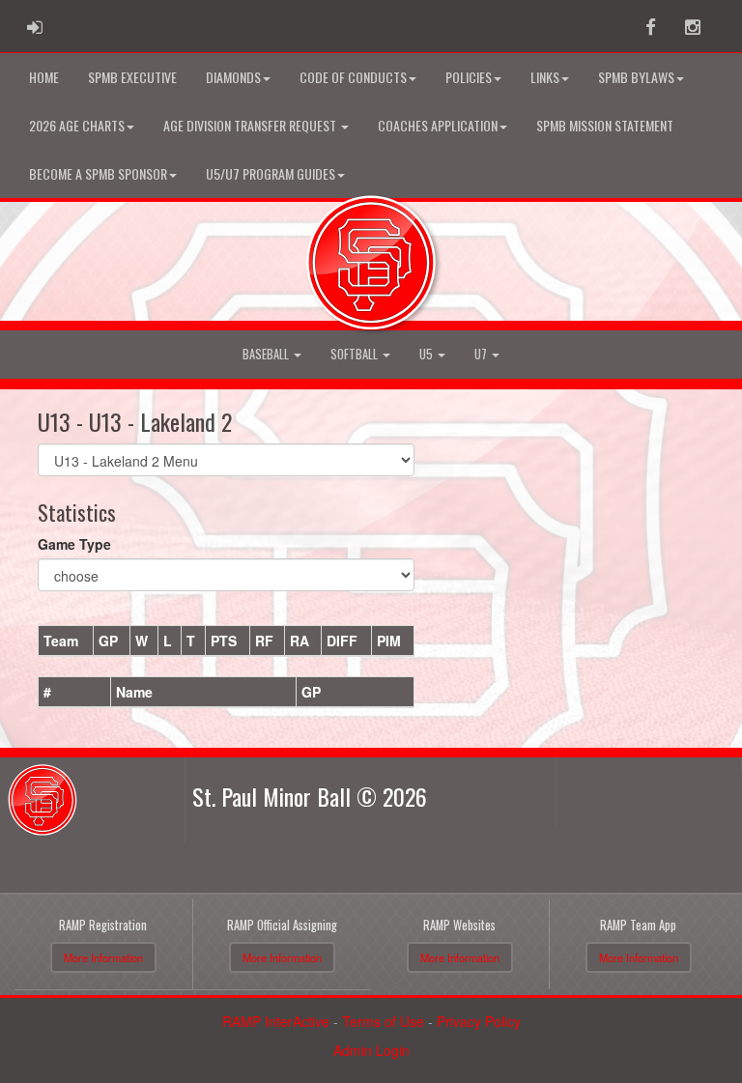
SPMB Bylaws (636, 77)
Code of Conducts (353, 77)
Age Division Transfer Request (251, 125)
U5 (427, 354)
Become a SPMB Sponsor (98, 173)
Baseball (267, 354)
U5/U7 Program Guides (270, 173)
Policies (468, 77)
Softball (355, 354)
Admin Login (371, 1050)
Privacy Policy (479, 1021)
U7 (482, 354)
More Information (103, 957)
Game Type (74, 544)
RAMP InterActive (275, 1021)
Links (544, 77)
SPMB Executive (132, 77)
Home (44, 77)
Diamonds (233, 77)
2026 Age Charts (77, 125)
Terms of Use (383, 1021)
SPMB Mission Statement (604, 125)
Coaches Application (438, 125)
